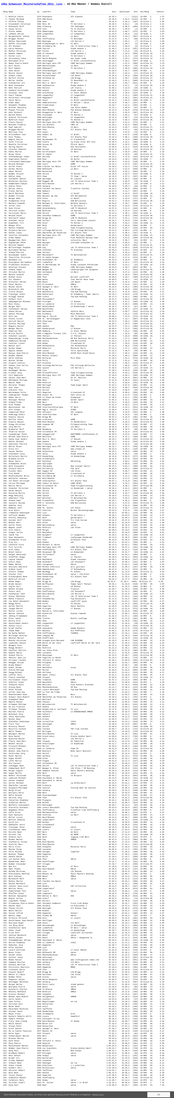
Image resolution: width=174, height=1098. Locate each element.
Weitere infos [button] (98, 1094)
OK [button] (158, 1094)
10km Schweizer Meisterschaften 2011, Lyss (31, 4)
